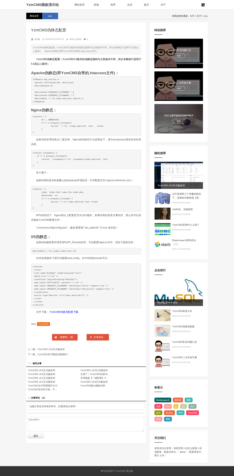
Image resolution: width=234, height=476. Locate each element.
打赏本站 (98, 337)
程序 (113, 4)
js (176, 406)
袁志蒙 (37, 39)
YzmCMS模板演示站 (42, 5)
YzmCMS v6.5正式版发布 (94, 370)
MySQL (169, 412)
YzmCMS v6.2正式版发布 (41, 378)
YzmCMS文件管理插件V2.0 (42, 385)
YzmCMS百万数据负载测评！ (53, 354)
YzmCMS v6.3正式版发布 (41, 374)
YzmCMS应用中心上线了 (185, 224)
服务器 (178, 400)
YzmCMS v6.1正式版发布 (41, 381)
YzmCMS (43, 324)
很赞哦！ (65, 337)
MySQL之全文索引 (168, 302)
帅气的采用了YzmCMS (113, 471)
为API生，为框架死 (182, 209)
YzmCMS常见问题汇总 (184, 342)
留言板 (129, 471)
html (168, 406)
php (206, 16)
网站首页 (79, 4)
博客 (168, 419)
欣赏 (158, 406)
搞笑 (192, 406)
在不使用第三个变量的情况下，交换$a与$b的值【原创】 (186, 198)
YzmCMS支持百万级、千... (42, 389)
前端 (96, 4)
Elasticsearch (163, 400)
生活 (129, 4)
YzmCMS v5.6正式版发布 (171, 185)
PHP (180, 412)
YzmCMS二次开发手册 (184, 357)
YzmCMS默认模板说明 (92, 385)
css (183, 406)
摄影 (188, 400)
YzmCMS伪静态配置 (183, 326)
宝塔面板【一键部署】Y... (93, 378)
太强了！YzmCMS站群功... (94, 374)
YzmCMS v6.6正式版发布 (41, 370)
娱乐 (146, 4)
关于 (163, 4)
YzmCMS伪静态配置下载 (64, 312)
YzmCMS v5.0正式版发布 (51, 349)
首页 (192, 16)
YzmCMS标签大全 (182, 311)
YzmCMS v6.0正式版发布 (94, 381)
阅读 (179, 56)
